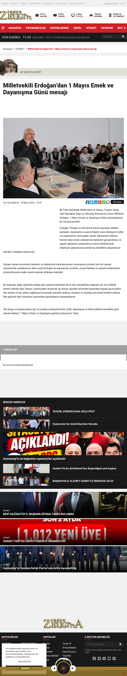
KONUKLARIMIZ (59, 27)
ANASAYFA (15, 27)
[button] (124, 28)
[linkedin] (96, 203)
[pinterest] (100, 203)
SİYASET (91, 27)
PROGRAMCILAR (36, 27)
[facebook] (88, 203)
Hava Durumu (61, 3)
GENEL (78, 27)
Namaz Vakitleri (76, 3)
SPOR (121, 27)
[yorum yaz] (108, 203)
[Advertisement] (63, 108)
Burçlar (5, 3)
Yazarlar (67, 655)
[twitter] (92, 203)
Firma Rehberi (35, 3)
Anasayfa (8, 49)
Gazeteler (48, 3)
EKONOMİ (107, 27)
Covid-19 (14, 3)
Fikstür (23, 3)
